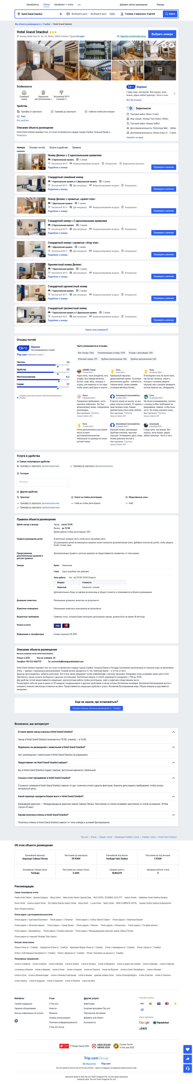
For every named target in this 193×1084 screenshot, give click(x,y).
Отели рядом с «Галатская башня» (128, 920)
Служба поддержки (23, 1004)
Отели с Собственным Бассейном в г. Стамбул (35, 953)
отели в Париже (167, 964)
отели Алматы (21, 981)
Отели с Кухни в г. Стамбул (149, 947)
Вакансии (53, 1013)
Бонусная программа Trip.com (97, 1008)
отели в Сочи (20, 975)
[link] (133, 4)
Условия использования (59, 1018)
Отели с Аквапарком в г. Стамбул (120, 947)
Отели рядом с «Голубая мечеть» (143, 925)
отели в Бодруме (37, 981)
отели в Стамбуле (22, 964)
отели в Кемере (56, 964)
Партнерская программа (95, 1013)
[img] (48, 60)
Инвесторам (89, 1004)
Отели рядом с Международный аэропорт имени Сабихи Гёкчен (104, 931)
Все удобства (23, 120)
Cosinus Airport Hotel (36, 903)
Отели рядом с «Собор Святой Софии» (93, 920)
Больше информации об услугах (29, 1013)
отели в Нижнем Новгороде (63, 975)
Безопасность (90, 1022)
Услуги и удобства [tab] (58, 147)
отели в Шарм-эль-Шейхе (129, 964)
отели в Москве (154, 969)
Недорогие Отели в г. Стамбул (54, 947)
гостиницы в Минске (24, 969)
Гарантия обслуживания (25, 1008)
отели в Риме (58, 969)
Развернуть (22, 135)
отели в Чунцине (74, 969)
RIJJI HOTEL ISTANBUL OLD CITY (108, 897)
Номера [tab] (21, 147)
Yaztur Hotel (108, 903)
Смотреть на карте (134, 137)
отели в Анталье (88, 964)
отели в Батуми (146, 975)
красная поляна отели (104, 975)
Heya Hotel (83, 903)
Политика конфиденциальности (63, 1022)
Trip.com (84, 837)
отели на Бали (88, 981)
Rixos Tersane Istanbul (24, 909)
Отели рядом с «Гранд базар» (60, 925)
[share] (187, 1059)
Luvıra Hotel (95, 903)
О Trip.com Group (56, 1027)
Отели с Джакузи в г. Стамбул (71, 953)
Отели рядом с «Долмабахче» (28, 931)
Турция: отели (105, 837)
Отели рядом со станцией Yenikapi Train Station (36, 936)
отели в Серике (40, 964)
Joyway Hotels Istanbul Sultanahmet (155, 903)
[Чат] (187, 1068)
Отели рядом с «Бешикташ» (113, 925)
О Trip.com (53, 1004)
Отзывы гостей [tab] (37, 147)
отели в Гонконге (163, 975)
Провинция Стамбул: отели (127, 837)
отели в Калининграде (38, 975)
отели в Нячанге (72, 981)
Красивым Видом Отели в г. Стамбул (86, 947)
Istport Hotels (130, 897)
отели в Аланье (72, 964)
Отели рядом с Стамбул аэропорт (58, 931)
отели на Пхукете (92, 969)
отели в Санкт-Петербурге (133, 969)
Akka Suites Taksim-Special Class (77, 897)
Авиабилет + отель (63, 4)
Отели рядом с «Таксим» (87, 925)
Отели (47, 4)
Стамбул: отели (149, 837)
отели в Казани (85, 975)
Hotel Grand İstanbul (32, 32)
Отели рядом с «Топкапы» (61, 920)
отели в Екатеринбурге (126, 975)
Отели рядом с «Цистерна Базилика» (31, 920)
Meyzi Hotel (55, 897)
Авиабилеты (33, 4)
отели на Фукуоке (110, 969)
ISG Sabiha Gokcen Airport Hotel (62, 903)
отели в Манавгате (106, 964)
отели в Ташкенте (55, 981)
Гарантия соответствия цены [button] (133, 36)
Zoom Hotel (20, 903)
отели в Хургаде (150, 964)
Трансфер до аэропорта (83, 466)
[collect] (187, 1049)
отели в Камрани (42, 969)
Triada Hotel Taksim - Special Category (31, 897)
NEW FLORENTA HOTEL (126, 903)
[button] (79, 4)
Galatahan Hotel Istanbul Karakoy (153, 897)
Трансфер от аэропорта (30, 466)
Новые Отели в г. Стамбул (26, 947)
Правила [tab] (76, 147)
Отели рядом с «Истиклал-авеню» (30, 925)
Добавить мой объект (93, 1018)
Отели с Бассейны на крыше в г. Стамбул (105, 953)
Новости (53, 1008)
